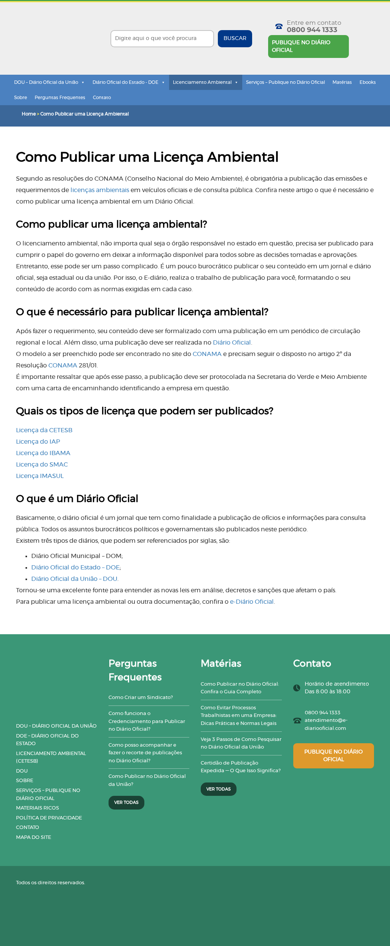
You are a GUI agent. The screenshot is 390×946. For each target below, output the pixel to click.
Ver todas (126, 802)
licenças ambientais (99, 190)
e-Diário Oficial (252, 602)
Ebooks (368, 82)
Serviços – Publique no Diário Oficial (285, 82)
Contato (102, 97)
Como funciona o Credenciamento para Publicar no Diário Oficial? (147, 721)
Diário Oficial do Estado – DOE (75, 567)
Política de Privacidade (49, 818)
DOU (22, 771)
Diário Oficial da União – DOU (74, 579)
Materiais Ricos (37, 808)
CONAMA (207, 354)
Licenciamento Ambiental (202, 82)
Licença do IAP (38, 442)
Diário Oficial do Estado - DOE (125, 82)
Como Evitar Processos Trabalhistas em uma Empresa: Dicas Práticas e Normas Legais (239, 715)
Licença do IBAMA (43, 453)
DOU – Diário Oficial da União (46, 82)
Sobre (20, 97)
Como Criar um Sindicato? (141, 697)
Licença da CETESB (44, 430)
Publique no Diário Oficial (301, 46)
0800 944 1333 (312, 29)
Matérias (342, 82)
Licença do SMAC (42, 465)
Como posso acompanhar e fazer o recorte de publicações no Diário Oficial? (145, 753)
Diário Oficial (232, 343)
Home (29, 114)
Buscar (235, 38)
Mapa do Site (33, 837)
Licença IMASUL (40, 476)
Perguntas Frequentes (60, 97)
